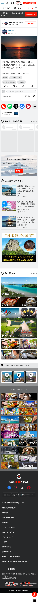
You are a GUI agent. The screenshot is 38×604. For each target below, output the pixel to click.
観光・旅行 (6, 8)
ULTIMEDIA (22, 590)
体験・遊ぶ (17, 8)
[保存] (32, 86)
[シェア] (23, 86)
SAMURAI (11, 31)
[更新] (34, 96)
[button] (33, 8)
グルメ (26, 8)
